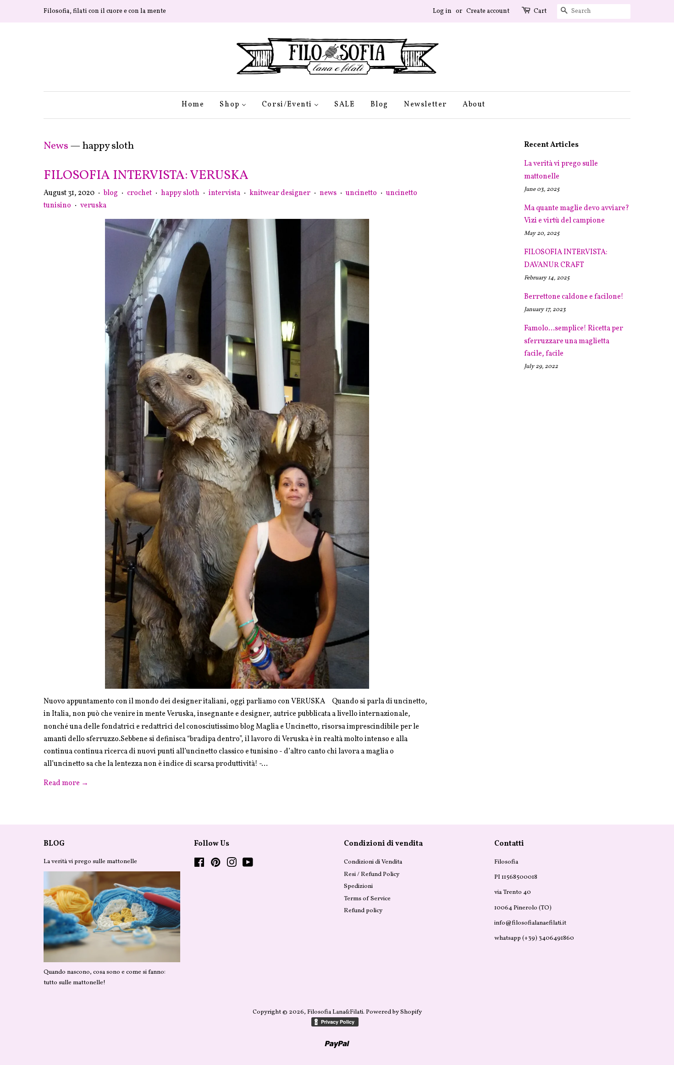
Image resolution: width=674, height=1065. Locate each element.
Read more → (66, 783)
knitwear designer (279, 193)
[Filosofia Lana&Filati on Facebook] (199, 864)
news (328, 193)
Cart (540, 11)
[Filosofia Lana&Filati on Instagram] (232, 864)
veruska (93, 206)
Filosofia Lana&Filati (335, 1012)
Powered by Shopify (394, 1012)
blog (111, 193)
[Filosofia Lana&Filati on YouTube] (248, 864)
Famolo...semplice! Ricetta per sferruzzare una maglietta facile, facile (573, 340)
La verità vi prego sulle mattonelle (90, 861)
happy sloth (180, 193)
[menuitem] (196, 105)
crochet (139, 193)
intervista (224, 193)
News (56, 146)
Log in (442, 11)
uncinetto (361, 193)
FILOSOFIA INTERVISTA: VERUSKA (146, 175)
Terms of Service (367, 898)
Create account (487, 11)
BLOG (54, 844)
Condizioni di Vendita (373, 862)
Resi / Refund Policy (371, 874)
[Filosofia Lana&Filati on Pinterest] (215, 864)
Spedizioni (358, 886)
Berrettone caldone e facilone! (574, 297)
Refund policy (363, 910)
